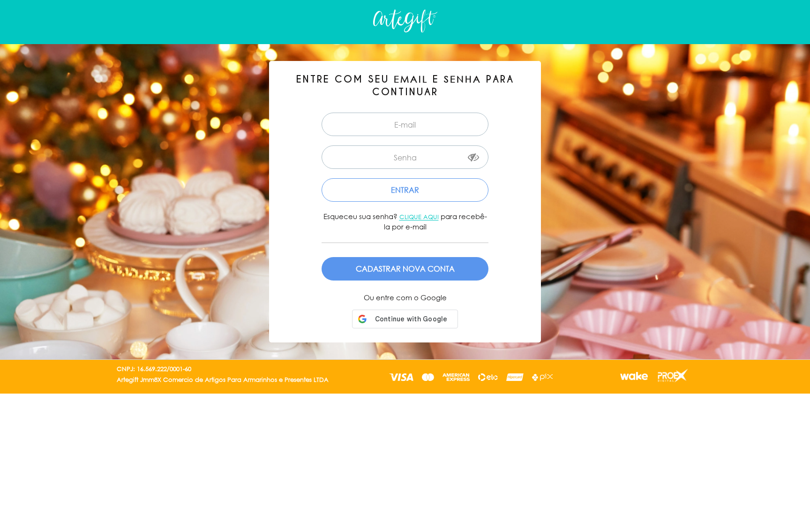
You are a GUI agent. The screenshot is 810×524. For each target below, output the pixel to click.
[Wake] (633, 377)
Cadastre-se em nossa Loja (405, 269)
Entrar (405, 190)
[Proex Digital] (672, 377)
